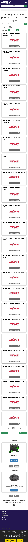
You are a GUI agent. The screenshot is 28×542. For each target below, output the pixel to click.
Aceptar (7, 540)
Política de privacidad (6, 526)
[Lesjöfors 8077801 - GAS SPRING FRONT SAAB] (14, 309)
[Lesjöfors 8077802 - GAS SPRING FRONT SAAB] (14, 324)
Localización (5, 515)
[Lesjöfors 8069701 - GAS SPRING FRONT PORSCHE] (14, 144)
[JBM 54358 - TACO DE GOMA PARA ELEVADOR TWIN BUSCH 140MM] (14, 478)
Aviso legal (4, 524)
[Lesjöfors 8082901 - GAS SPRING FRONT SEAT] (14, 402)
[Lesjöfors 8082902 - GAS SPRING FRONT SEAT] (14, 418)
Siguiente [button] (17, 466)
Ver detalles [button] (14, 460)
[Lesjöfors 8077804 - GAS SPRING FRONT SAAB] (14, 355)
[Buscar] (25, 6)
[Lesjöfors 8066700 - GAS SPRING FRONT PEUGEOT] (14, 58)
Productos (4, 519)
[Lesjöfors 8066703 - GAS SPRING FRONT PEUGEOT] (14, 110)
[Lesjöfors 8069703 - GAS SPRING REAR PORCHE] (14, 177)
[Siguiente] (25, 428)
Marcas (3, 517)
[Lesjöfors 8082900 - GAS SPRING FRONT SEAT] (14, 387)
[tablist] (14, 454)
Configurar (20, 540)
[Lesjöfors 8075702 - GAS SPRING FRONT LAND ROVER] (14, 262)
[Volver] (2, 428)
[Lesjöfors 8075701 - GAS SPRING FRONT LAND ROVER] (14, 245)
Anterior (4, 433)
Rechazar (13, 540)
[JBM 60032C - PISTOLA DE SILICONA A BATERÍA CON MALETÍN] (14, 448)
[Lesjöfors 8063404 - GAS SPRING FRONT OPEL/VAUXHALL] (14, 40)
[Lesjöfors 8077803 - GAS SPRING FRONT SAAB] (14, 340)
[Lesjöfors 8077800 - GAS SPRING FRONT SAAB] (14, 293)
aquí (10, 535)
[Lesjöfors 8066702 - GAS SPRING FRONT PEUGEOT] (14, 92)
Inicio (3, 10)
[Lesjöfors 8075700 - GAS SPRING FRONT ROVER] (14, 227)
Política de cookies (6, 528)
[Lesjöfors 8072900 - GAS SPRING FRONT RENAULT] (14, 194)
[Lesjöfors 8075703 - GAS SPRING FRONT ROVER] (14, 277)
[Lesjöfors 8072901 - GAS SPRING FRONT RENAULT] (14, 212)
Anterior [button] (11, 466)
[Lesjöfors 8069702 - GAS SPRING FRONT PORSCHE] (14, 161)
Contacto (4, 513)
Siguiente (23, 433)
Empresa (4, 511)
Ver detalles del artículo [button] (14, 46)
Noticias (4, 521)
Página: (4, 30)
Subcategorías (9, 10)
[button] (9, 30)
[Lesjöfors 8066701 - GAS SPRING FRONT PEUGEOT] (14, 75)
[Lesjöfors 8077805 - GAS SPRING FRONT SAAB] (14, 371)
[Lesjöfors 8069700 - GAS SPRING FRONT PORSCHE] (14, 127)
